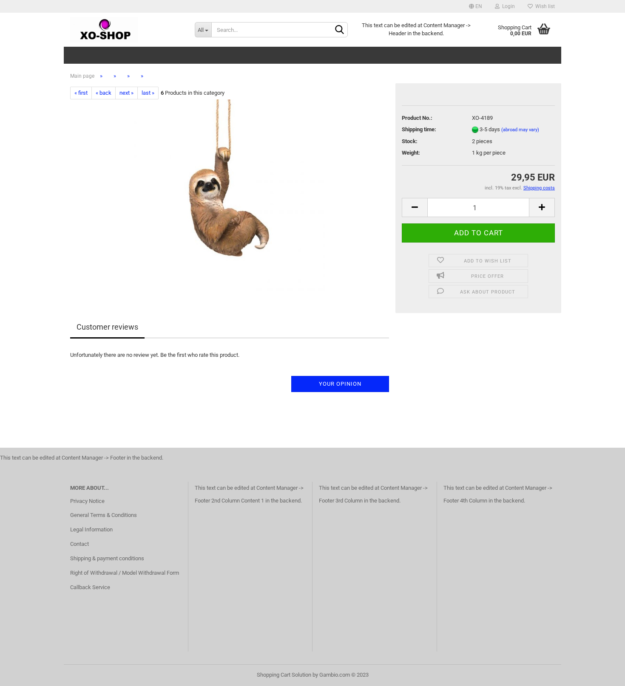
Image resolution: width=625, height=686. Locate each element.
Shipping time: (419, 129)
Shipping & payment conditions (107, 558)
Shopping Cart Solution (284, 675)
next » (126, 93)
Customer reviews (107, 326)
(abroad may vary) (520, 130)
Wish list (544, 6)
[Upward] (601, 673)
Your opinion (340, 384)
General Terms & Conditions (103, 515)
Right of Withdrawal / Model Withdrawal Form (124, 573)
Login (507, 6)
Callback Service (90, 587)
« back (103, 93)
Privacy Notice (87, 501)
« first (81, 93)
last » (148, 93)
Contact (79, 544)
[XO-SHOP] (126, 30)
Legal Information (91, 529)
